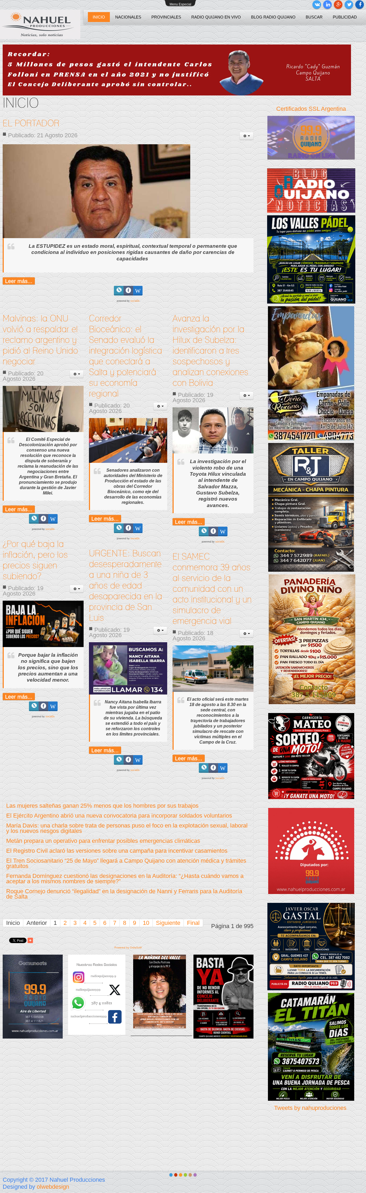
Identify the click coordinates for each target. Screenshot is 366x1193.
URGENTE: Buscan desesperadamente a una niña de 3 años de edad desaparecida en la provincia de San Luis (125, 586)
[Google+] (338, 4)
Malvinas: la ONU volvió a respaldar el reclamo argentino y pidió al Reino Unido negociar (40, 340)
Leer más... (18, 281)
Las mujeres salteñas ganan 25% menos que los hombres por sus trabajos (102, 805)
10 (146, 922)
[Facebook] (359, 4)
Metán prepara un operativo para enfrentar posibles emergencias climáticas (103, 840)
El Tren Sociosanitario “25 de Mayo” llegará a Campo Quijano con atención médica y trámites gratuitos (126, 863)
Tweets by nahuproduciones (310, 1108)
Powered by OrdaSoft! (128, 947)
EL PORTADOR (31, 123)
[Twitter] (349, 4)
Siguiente (168, 922)
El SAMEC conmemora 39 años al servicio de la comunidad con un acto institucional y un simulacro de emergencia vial (212, 589)
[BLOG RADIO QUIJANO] (311, 190)
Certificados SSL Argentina (311, 108)
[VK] (316, 4)
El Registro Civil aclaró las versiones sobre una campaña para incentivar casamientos (116, 850)
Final (193, 922)
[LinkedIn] (327, 4)
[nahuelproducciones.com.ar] (40, 24)
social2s (135, 301)
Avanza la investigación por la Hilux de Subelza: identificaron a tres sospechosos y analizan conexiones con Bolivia (210, 351)
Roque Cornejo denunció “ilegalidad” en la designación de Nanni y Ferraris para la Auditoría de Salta (124, 894)
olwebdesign (53, 1186)
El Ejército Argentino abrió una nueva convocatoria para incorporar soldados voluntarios (119, 815)
